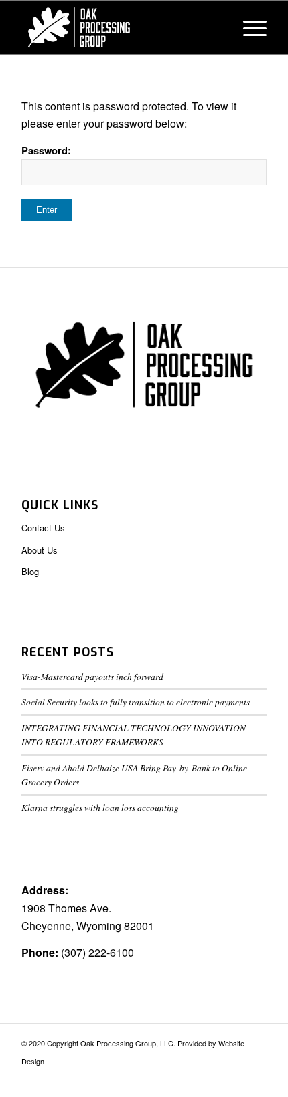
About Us (39, 549)
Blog (30, 571)
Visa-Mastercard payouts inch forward (92, 676)
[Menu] (248, 27)
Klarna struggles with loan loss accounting (100, 807)
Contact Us (43, 527)
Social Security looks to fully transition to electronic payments (135, 701)
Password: (46, 150)
